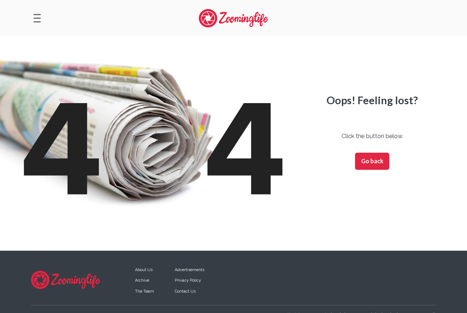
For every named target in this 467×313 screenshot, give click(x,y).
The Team (144, 291)
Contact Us (185, 291)
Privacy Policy (188, 280)
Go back (372, 160)
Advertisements (189, 269)
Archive (142, 280)
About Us (144, 269)
